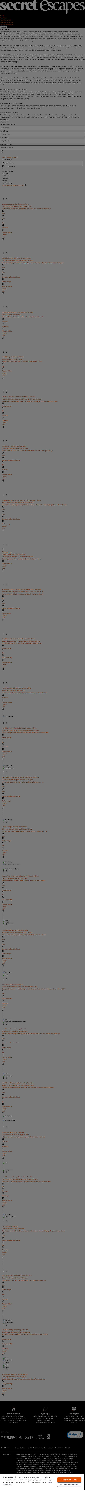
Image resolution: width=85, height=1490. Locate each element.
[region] (42, 1481)
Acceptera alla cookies (69, 1480)
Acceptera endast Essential (69, 1485)
